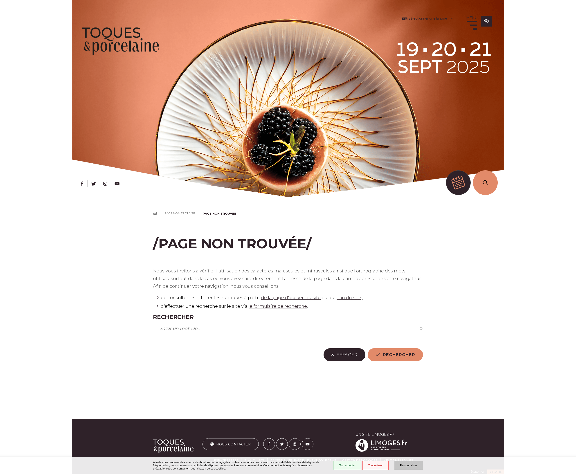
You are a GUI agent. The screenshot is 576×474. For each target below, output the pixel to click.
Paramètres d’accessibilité (486, 21)
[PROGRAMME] (458, 182)
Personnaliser (408, 465)
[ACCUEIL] (155, 213)
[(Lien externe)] (381, 450)
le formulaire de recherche (278, 306)
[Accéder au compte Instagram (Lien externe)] (105, 183)
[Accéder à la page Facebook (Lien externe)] (81, 183)
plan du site (348, 297)
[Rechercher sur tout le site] (485, 182)
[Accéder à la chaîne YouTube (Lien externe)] (117, 183)
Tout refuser (375, 465)
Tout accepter (347, 465)
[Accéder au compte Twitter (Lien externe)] (93, 183)
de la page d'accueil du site (291, 297)
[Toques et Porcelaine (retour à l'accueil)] (120, 41)
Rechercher (173, 317)
